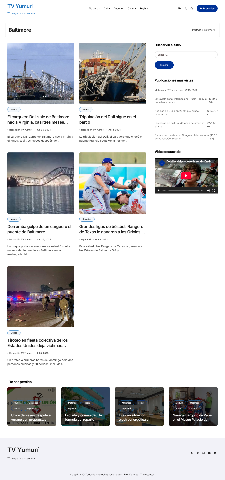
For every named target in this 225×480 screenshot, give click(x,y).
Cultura (132, 8)
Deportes (119, 8)
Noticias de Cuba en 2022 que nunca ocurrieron (177, 112)
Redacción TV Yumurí (20, 129)
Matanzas (94, 8)
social (17, 408)
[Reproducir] (158, 190)
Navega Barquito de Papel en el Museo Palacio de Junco (192, 419)
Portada (196, 29)
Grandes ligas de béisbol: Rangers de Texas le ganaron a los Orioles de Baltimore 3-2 (112, 232)
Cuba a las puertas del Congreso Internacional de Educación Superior (182, 137)
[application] (186, 176)
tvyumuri (86, 239)
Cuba (107, 8)
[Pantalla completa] (213, 190)
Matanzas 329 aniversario (170, 90)
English (144, 8)
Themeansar (147, 474)
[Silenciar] (208, 190)
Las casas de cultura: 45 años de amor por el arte (180, 124)
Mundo (14, 109)
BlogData (129, 474)
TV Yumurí (20, 6)
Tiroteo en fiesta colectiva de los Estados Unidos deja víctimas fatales (37, 345)
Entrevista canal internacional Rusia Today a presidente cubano (181, 100)
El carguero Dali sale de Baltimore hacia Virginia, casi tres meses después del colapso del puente (38, 122)
